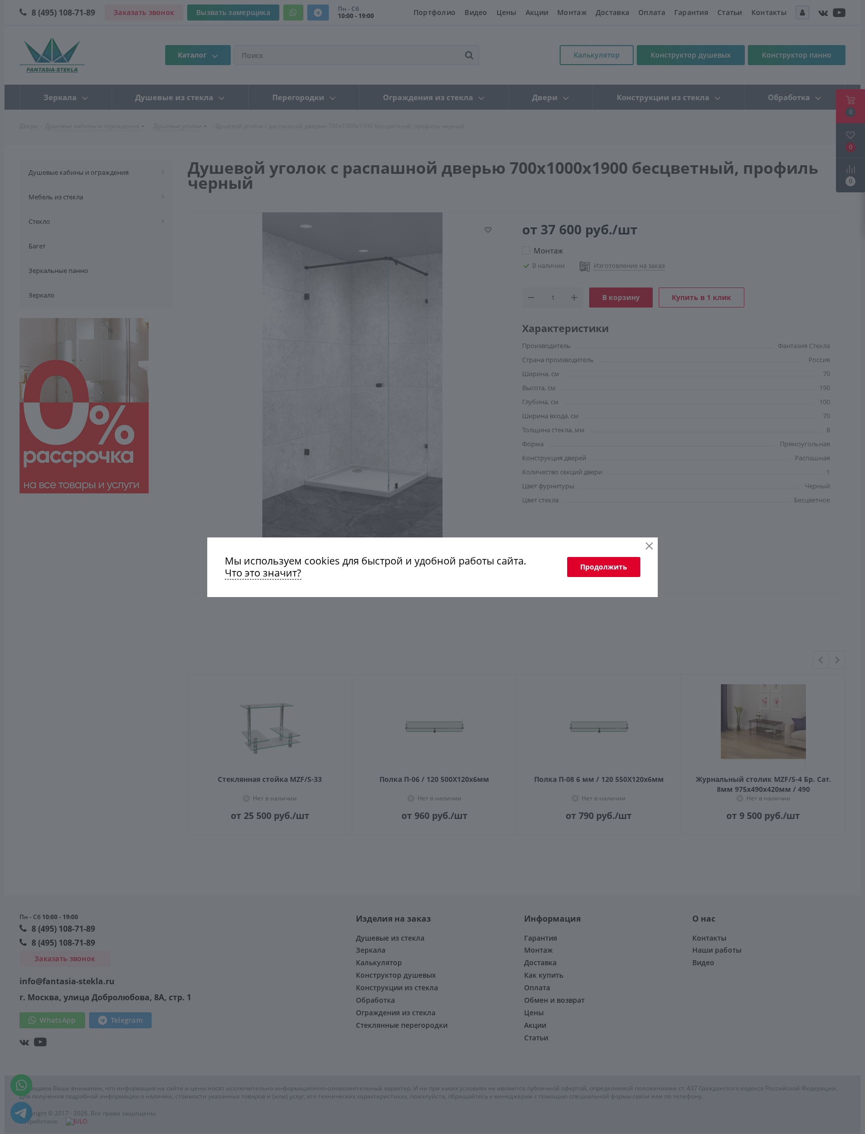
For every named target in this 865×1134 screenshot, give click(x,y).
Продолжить (603, 567)
